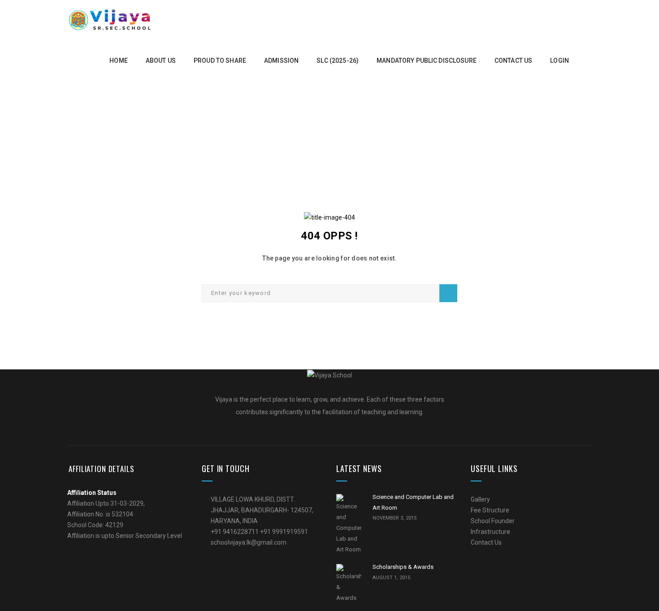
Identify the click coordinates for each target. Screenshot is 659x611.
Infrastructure (490, 531)
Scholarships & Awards (403, 566)
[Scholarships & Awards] (348, 583)
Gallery (480, 499)
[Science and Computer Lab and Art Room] (348, 524)
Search (448, 293)
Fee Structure (490, 510)
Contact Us (486, 542)
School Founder (493, 520)
